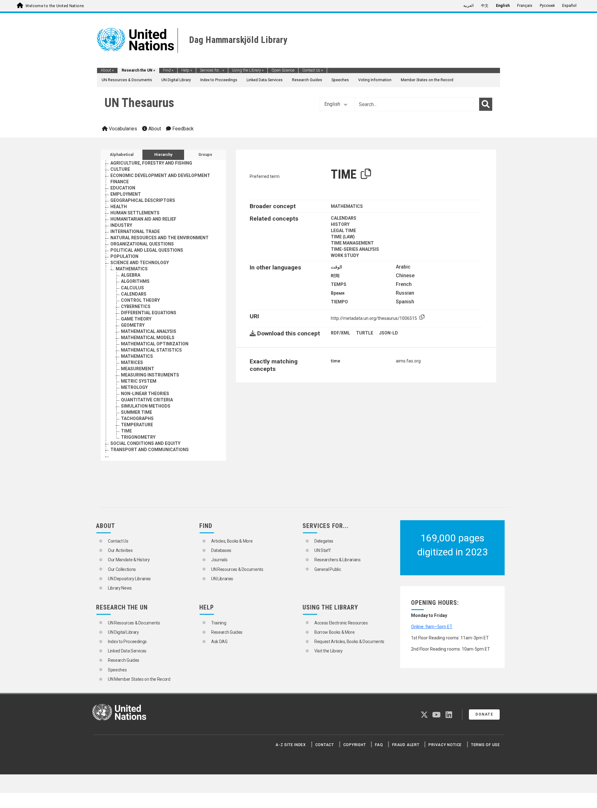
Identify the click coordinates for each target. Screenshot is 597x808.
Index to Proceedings (218, 80)
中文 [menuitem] (484, 5)
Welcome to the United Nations (54, 6)
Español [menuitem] (569, 5)
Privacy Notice (445, 745)
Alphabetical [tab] (122, 154)
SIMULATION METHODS (145, 406)
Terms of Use (485, 745)
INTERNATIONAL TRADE (135, 231)
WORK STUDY (345, 255)
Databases (221, 550)
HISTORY (340, 224)
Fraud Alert (405, 745)
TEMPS (338, 284)
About (107, 70)
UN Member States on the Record (139, 679)
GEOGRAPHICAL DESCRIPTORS (142, 200)
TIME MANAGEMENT (352, 243)
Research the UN (138, 70)
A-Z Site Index (290, 745)
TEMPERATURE (137, 424)
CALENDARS (133, 294)
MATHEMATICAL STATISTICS (151, 350)
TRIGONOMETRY (138, 437)
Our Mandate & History (129, 559)
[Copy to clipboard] (366, 174)
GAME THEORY (136, 318)
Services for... (212, 70)
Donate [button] (484, 714)
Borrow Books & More (334, 632)
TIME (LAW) (343, 236)
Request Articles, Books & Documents (349, 641)
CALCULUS (132, 287)
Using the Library (248, 70)
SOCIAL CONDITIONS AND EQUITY (145, 443)
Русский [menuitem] (547, 5)
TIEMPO (339, 301)
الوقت (336, 266)
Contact (324, 745)
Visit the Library (328, 650)
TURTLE (364, 332)
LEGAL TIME (343, 230)
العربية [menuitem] (468, 5)
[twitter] (424, 715)
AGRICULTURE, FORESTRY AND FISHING (151, 163)
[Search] (486, 104)
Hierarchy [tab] (163, 154)
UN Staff (322, 550)
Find (168, 70)
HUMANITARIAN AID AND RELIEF (143, 219)
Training (218, 622)
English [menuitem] (503, 5)
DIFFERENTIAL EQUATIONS (148, 312)
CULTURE (120, 169)
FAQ (379, 745)
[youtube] (436, 715)
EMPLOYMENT (125, 194)
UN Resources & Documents (127, 80)
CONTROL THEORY (140, 300)
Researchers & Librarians (337, 559)
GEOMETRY (133, 325)
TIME (126, 430)
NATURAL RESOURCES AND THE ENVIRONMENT (159, 237)
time (335, 360)
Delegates (323, 541)
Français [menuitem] (524, 5)
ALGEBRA (130, 275)
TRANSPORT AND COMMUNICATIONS (149, 449)
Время (338, 293)
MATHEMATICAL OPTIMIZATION (154, 343)
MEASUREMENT (137, 368)
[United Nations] (135, 39)
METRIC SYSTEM (138, 381)
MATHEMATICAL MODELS (147, 337)
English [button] (332, 104)
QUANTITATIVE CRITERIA (147, 399)
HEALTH (118, 206)
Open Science (282, 70)
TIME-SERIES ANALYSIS (355, 249)
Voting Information (374, 80)
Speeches (340, 80)
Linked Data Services (265, 80)
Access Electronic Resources (341, 622)
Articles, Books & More (231, 541)
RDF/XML (340, 332)
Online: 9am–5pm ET (431, 626)
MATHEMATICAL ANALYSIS (148, 331)
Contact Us (312, 70)
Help (186, 70)
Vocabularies (122, 129)
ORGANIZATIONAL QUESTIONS (142, 243)
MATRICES (132, 362)
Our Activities (120, 550)
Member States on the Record (427, 80)
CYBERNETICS (135, 306)
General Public (327, 569)
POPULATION (124, 256)
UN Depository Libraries (129, 578)
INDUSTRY (121, 225)
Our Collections (122, 569)
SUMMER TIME (136, 412)
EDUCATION (122, 187)
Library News (120, 588)
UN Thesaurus (139, 103)
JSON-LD (388, 332)
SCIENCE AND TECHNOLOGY (139, 262)
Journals (219, 559)
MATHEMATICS (132, 268)
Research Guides (307, 80)
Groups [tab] (205, 154)
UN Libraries (222, 578)
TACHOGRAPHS (137, 418)
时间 (335, 275)
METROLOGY (134, 387)
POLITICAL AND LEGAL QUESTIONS (146, 250)
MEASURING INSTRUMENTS (150, 374)
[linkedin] (449, 715)
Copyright (354, 745)
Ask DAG (219, 641)
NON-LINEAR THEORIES (145, 393)
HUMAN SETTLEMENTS (135, 212)
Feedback (182, 129)
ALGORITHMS (135, 281)
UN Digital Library (176, 80)
